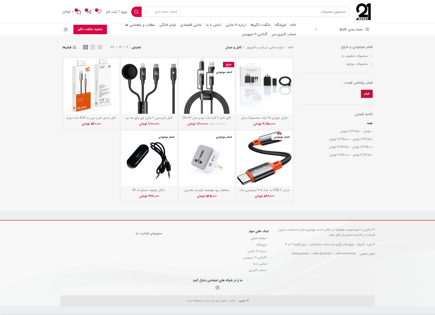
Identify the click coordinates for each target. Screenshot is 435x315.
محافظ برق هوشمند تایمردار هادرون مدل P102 (206, 192)
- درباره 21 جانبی (258, 251)
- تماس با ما (260, 263)
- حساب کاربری (258, 270)
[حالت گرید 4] (85, 47)
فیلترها (67, 47)
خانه (290, 47)
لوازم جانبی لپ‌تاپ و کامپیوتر (264, 47)
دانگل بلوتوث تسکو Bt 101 (149, 190)
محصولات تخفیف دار (354, 56)
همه (370, 123)
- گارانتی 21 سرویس (255, 257)
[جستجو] (136, 12)
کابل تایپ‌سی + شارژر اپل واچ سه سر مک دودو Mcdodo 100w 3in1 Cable (149, 120)
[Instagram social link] (66, 29)
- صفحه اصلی (259, 238)
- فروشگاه (262, 244)
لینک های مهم (258, 231)
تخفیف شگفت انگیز (90, 29)
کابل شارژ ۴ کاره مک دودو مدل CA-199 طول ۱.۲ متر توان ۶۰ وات (206, 120)
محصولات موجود (357, 64)
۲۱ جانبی (243, 301)
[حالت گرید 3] (93, 47)
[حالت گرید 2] (100, 47)
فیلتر (367, 94)
